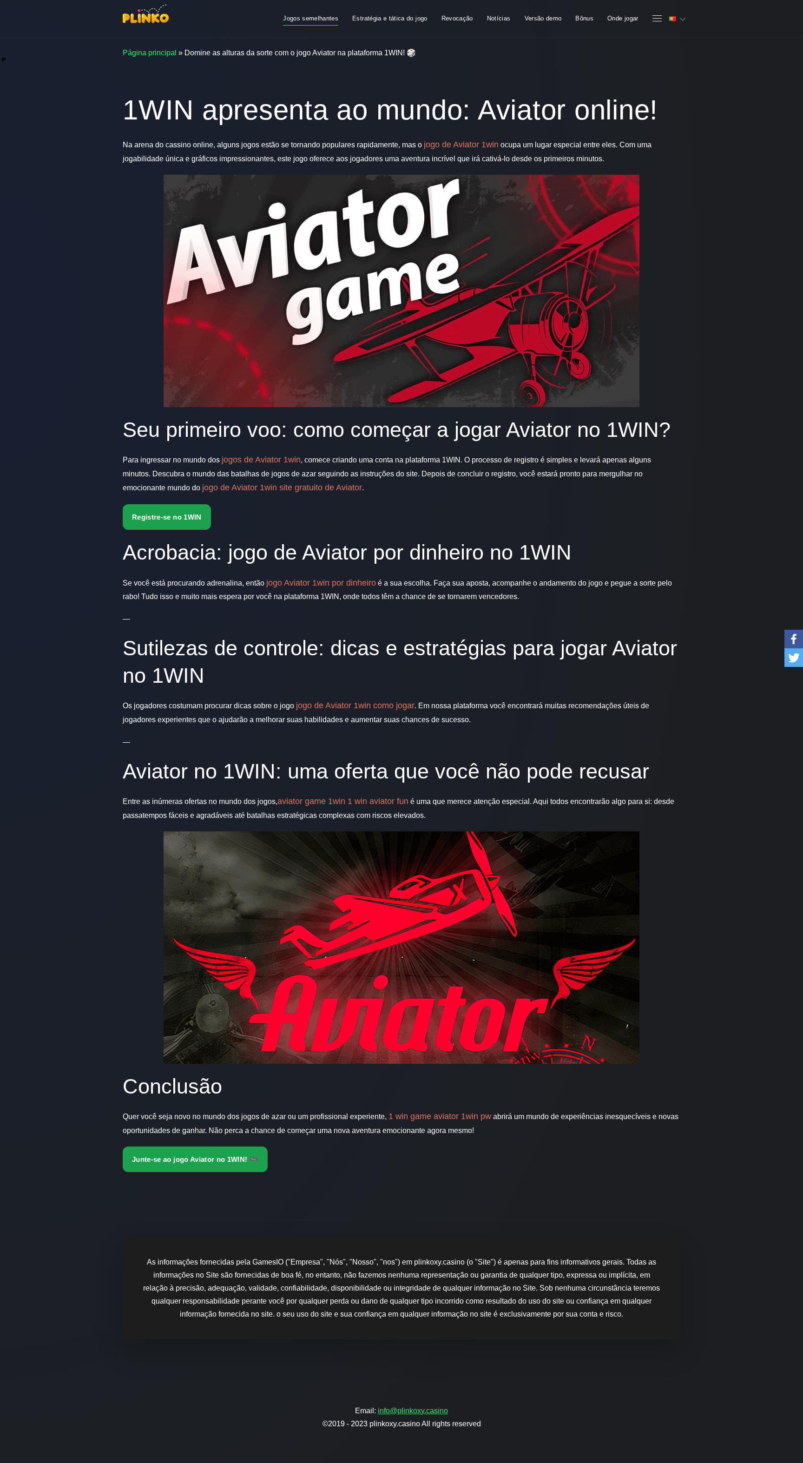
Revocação (457, 18)
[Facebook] (793, 639)
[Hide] (3, 59)
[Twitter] (793, 657)
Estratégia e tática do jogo (389, 18)
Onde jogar (622, 18)
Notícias (499, 18)
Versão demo (543, 18)
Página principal (150, 53)
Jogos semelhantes (310, 18)
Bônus (584, 18)
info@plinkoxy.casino (413, 1411)
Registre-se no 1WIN (167, 517)
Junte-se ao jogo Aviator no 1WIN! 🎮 (195, 1159)
